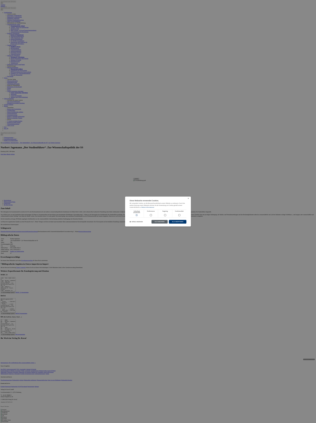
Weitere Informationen (147, 207)
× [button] (188, 198)
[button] (136, 222)
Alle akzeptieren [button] (177, 221)
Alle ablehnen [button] (159, 221)
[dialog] (158, 211)
